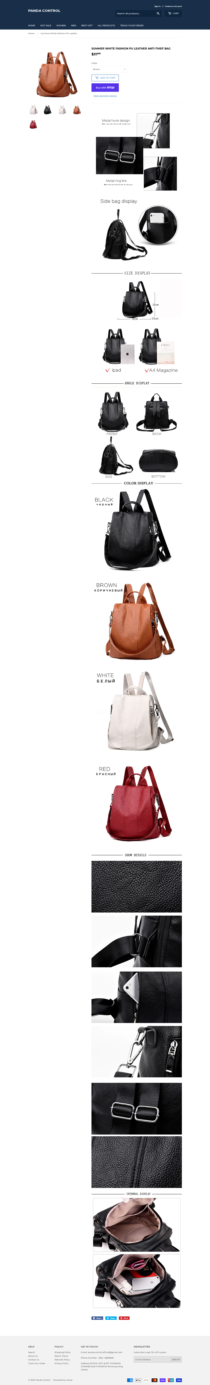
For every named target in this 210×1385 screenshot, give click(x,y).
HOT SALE (45, 25)
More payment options (105, 96)
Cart (175, 13)
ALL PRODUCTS (106, 25)
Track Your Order (36, 1363)
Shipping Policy (63, 1352)
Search (31, 1352)
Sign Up (176, 1359)
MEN (73, 25)
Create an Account (173, 6)
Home (31, 33)
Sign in (158, 6)
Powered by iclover (63, 1380)
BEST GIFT (87, 25)
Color (94, 63)
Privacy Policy (61, 1363)
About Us (33, 1356)
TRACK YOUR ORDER (131, 25)
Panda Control (44, 10)
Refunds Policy (62, 1359)
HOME (31, 25)
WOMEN (61, 25)
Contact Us (33, 1359)
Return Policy (61, 1356)
